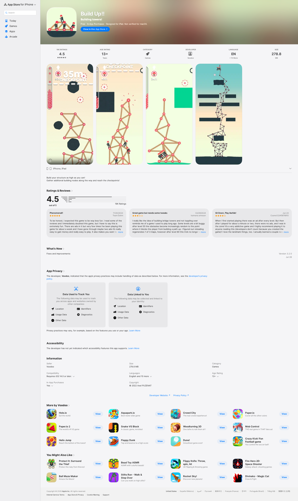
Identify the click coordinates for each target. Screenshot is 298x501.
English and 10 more (139, 376)
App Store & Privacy (76, 495)
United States (171, 491)
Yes (48, 385)
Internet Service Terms (55, 495)
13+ (214, 376)
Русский (208, 491)
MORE (120, 232)
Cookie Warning (93, 495)
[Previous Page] (43, 223)
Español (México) (187, 491)
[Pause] (80, 161)
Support (106, 495)
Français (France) (232, 491)
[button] (20, 20)
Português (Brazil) (257, 491)
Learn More (134, 330)
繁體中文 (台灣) (284, 491)
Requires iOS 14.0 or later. (59, 376)
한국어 (244, 491)
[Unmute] (85, 161)
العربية (199, 491)
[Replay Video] (50, 161)
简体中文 (218, 491)
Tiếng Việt (271, 491)
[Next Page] (295, 223)
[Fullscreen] (89, 161)
